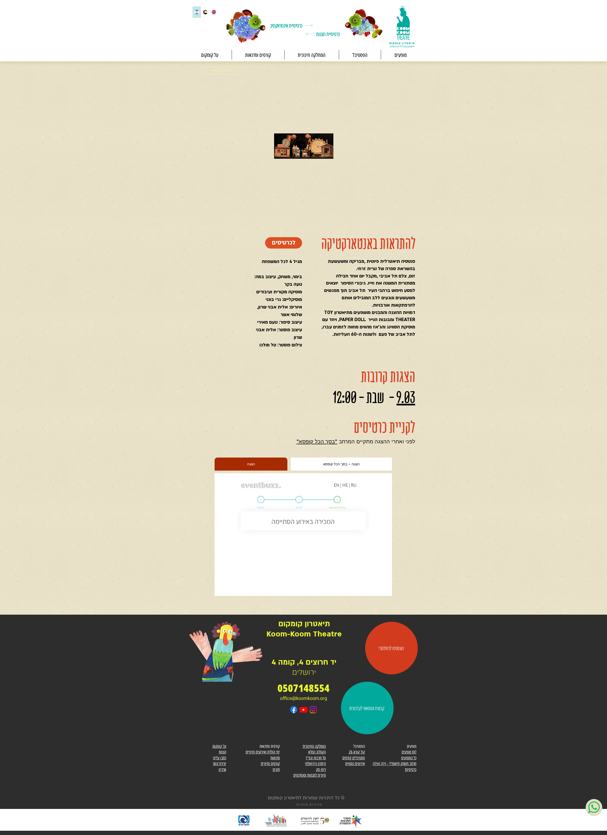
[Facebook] (294, 709)
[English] (214, 12)
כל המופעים (408, 758)
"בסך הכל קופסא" (316, 441)
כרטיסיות (410, 769)
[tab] (251, 464)
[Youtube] (303, 709)
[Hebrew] (197, 12)
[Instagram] (313, 709)
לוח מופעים (409, 752)
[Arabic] (205, 12)
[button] (400, 54)
